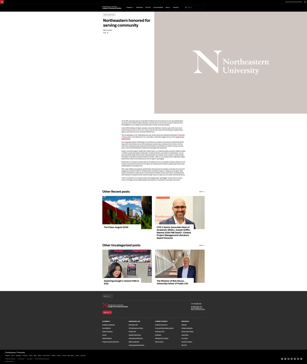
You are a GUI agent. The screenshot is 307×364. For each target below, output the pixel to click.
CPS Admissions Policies (136, 328)
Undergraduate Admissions (136, 345)
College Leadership (187, 328)
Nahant (40, 355)
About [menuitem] (167, 7)
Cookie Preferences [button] (9, 361)
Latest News (184, 335)
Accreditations (106, 328)
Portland (59, 355)
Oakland (53, 355)
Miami (35, 355)
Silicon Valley (70, 355)
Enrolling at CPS (159, 331)
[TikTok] (301, 359)
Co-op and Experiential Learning (164, 328)
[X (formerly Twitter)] (285, 359)
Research (176, 7)
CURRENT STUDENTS (161, 321)
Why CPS (184, 345)
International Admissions (136, 338)
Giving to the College (187, 331)
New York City (46, 355)
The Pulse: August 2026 (116, 227)
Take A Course (159, 342)
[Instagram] (295, 359)
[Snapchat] (298, 359)
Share (104, 33)
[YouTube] (288, 359)
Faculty (104, 335)
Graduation (158, 335)
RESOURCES (185, 321)
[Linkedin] (292, 359)
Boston (13, 355)
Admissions (139, 7)
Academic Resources (161, 325)
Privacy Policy (21, 358)
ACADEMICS (106, 321)
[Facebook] (282, 359)
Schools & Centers (186, 342)
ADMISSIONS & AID (134, 321)
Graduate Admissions (135, 335)
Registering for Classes (161, 338)
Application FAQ (133, 325)
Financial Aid (132, 331)
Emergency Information (10, 358)
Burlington (18, 355)
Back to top (107, 296)
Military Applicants (134, 342)
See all (201, 191)
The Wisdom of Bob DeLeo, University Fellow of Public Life (173, 282)
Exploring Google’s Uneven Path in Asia (121, 282)
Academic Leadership (108, 325)
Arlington (7, 355)
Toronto (77, 355)
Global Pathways (107, 338)
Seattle (64, 355)
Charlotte (25, 355)
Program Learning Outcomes (110, 342)
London (31, 355)
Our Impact (184, 338)
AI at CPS (148, 7)
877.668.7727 (197, 304)
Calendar (184, 325)
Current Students (158, 7)
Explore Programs (107, 331)
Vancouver (83, 355)
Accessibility (29, 358)
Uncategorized (109, 15)
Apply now (106, 312)
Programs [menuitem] (129, 7)
